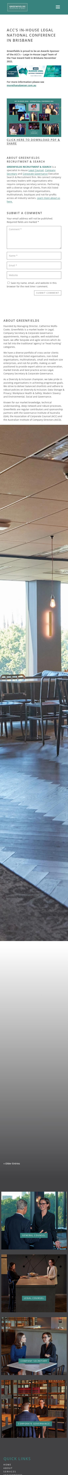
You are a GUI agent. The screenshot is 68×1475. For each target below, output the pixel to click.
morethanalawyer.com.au (21, 85)
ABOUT (8, 1468)
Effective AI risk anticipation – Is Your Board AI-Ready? (34, 1077)
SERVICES (9, 1471)
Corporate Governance (35, 173)
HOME (7, 1464)
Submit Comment (47, 292)
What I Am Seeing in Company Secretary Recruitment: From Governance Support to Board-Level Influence (34, 1011)
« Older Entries (11, 1163)
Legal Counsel (36, 170)
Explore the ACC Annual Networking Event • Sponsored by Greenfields (34, 1145)
